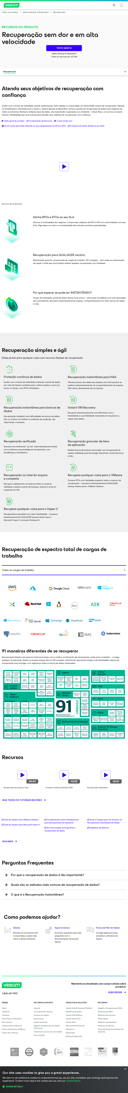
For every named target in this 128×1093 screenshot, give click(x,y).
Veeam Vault (71, 1022)
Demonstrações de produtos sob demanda (111, 1030)
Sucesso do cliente (41, 1015)
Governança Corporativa (12, 1018)
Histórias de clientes (106, 1025)
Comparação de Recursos (40, 120)
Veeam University (40, 1022)
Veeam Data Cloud (73, 1018)
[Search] (114, 5)
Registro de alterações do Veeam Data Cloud (47, 1027)
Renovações (39, 1018)
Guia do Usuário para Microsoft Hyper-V (22, 824)
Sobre (4, 1008)
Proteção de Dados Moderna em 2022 (87, 125)
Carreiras (5, 1015)
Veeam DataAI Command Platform (79, 1008)
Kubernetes (70, 1032)
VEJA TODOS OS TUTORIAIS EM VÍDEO (22, 800)
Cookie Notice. (73, 1081)
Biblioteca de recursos (106, 1015)
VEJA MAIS (7, 841)
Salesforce (70, 1029)
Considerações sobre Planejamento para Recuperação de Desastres (61, 821)
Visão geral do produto (14, 120)
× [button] (125, 1069)
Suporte (37, 1008)
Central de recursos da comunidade (48, 1031)
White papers (103, 1018)
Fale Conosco (7, 1022)
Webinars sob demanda (107, 1022)
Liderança (6, 1011)
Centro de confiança (10, 1032)
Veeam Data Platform (74, 1015)
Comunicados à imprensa (12, 1025)
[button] (64, 1087)
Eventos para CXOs (105, 1011)
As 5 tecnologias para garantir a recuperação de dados (59, 829)
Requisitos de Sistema (99, 827)
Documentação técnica (43, 1011)
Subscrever (115, 992)
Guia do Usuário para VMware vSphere (21, 819)
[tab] (64, 570)
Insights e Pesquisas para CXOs (110, 1008)
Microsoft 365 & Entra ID (75, 1025)
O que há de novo (64, 120)
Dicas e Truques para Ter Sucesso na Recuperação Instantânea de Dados (104, 821)
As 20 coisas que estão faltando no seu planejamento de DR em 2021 (35, 125)
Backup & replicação (74, 1036)
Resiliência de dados (74, 1011)
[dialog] (64, 1079)
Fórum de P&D (39, 1035)
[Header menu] (121, 5)
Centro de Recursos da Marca (13, 1029)
